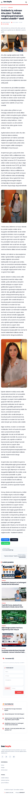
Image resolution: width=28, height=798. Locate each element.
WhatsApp (6, 543)
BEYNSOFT (22, 792)
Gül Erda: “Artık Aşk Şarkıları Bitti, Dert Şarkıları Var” (15, 729)
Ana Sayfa (4, 7)
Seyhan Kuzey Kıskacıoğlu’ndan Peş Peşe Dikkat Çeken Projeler (14, 718)
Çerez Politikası (5, 782)
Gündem (10, 7)
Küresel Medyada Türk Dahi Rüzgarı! (14, 714)
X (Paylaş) (14, 539)
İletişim (2, 767)
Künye (2, 765)
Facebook (6, 539)
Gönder (19, 692)
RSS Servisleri (4, 770)
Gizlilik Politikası (5, 778)
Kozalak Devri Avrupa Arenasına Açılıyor (13, 709)
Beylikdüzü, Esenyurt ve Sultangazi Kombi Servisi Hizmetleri (14, 724)
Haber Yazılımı (9, 792)
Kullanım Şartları (5, 780)
